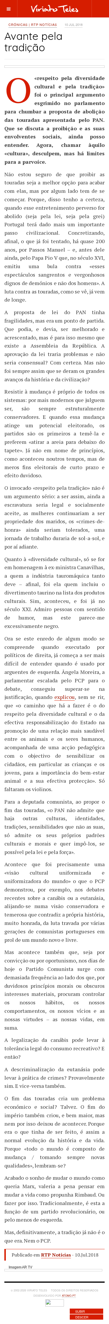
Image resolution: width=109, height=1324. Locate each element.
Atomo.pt (69, 1296)
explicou (64, 696)
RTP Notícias (56, 1255)
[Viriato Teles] (54, 8)
